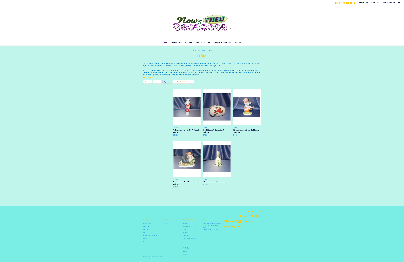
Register (392, 2)
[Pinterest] (344, 3)
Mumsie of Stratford (223, 43)
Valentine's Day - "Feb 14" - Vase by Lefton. (186, 131)
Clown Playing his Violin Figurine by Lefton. (246, 131)
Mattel (185, 233)
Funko (185, 223)
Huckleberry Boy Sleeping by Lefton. (185, 183)
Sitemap (146, 242)
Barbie (185, 245)
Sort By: (176, 82)
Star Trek (186, 242)
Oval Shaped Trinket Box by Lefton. (214, 131)
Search (361, 2)
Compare (186, 107)
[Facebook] (336, 3)
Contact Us (200, 43)
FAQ (209, 43)
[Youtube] (351, 3)
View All (185, 254)
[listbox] (187, 82)
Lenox (185, 251)
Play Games (177, 43)
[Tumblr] (355, 3)
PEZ (184, 229)
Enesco (185, 236)
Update (166, 82)
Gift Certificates (372, 2)
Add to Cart (187, 111)
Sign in (384, 2)
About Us (188, 43)
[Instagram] (347, 3)
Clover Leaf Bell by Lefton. (214, 182)
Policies (238, 43)
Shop (165, 43)
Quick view (186, 103)
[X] (340, 3)
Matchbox (186, 248)
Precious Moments (189, 239)
